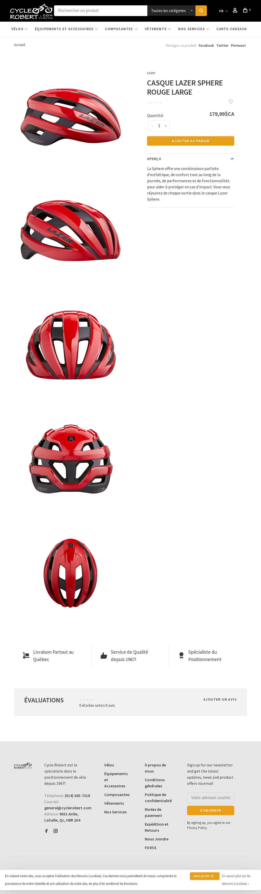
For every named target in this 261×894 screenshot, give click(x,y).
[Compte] (236, 11)
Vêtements (156, 29)
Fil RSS (150, 847)
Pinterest (238, 45)
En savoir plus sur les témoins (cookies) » (236, 880)
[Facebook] (46, 831)
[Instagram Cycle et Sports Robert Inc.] (56, 831)
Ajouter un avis (220, 699)
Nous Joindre (156, 838)
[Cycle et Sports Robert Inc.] (23, 765)
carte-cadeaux (231, 29)
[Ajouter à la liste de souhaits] (231, 102)
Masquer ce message (204, 877)
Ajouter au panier (191, 141)
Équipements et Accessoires (64, 29)
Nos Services (191, 29)
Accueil (19, 44)
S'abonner (210, 810)
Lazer (151, 72)
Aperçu (154, 158)
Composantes (119, 29)
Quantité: (155, 115)
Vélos (17, 29)
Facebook (206, 45)
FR (221, 11)
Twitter (222, 45)
